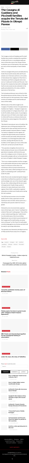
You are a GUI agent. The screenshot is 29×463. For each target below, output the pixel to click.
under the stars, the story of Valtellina (13, 357)
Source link (4, 239)
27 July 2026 (5, 339)
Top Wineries (8, 7)
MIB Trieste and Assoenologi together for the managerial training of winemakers (13, 335)
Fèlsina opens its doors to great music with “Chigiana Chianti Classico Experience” (13, 312)
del (16, 242)
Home (2, 7)
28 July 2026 (5, 316)
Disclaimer (16, 439)
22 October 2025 (5, 27)
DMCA (21, 439)
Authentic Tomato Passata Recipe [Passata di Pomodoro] (17, 405)
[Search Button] (26, 366)
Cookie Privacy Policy (10, 441)
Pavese (15, 244)
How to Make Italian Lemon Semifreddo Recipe (17, 383)
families (21, 242)
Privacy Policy (19, 441)
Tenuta (9, 246)
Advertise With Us (8, 439)
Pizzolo (3, 246)
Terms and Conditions (11, 442)
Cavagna (12, 242)
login (6, 363)
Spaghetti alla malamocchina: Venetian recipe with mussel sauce (17, 397)
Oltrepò (10, 244)
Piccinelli (21, 244)
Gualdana (4, 244)
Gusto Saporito (18, 452)
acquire (6, 242)
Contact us (20, 442)
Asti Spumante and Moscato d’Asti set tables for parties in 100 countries (17, 419)
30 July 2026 (5, 293)
